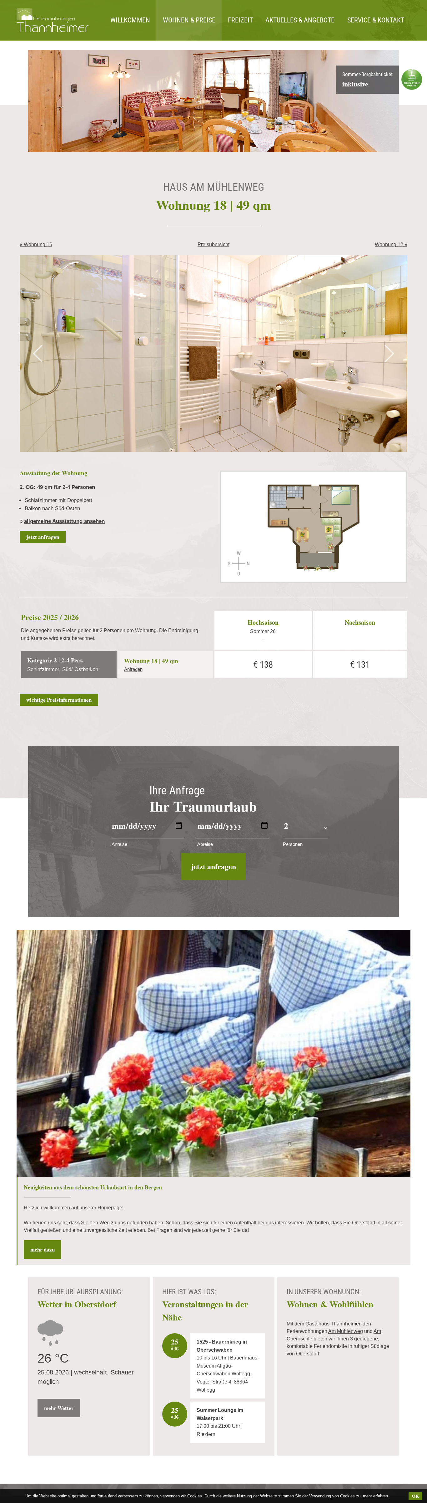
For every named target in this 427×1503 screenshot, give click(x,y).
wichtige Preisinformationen (59, 700)
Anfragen (133, 669)
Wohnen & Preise (189, 20)
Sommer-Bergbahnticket (367, 80)
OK (415, 1496)
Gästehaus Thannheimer (332, 1323)
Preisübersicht (213, 244)
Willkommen (130, 20)
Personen (293, 844)
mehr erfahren (375, 1496)
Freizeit (240, 20)
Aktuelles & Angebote (299, 20)
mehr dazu (42, 1249)
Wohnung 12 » (391, 244)
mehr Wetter (59, 1408)
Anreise (119, 844)
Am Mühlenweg (345, 1331)
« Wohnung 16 (36, 244)
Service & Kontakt (375, 20)
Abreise (205, 844)
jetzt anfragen (42, 537)
